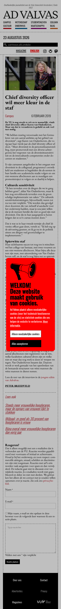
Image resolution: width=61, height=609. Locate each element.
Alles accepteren (20, 344)
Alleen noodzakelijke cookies (26, 334)
